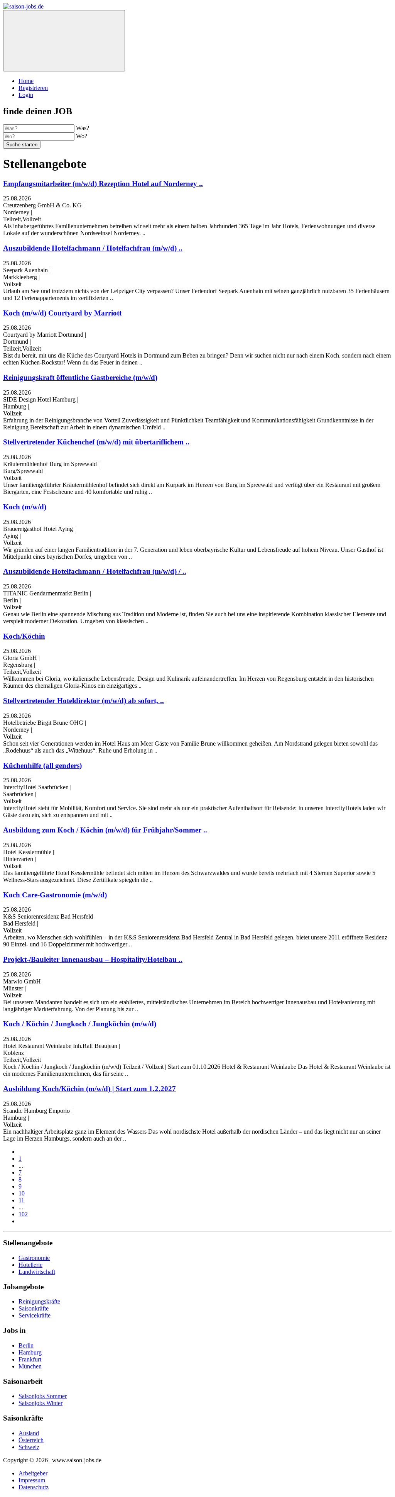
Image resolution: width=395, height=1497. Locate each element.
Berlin (26, 1345)
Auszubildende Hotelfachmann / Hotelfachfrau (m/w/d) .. (92, 248)
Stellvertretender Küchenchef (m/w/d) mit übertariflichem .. (96, 442)
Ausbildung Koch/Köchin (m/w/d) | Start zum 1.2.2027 (89, 1089)
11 (21, 1200)
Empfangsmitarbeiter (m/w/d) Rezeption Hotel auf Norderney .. (103, 184)
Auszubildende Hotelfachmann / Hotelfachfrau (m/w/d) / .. (94, 571)
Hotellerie (30, 1264)
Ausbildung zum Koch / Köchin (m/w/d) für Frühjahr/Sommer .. (105, 830)
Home (26, 81)
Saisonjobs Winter (40, 1403)
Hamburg (30, 1352)
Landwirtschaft (37, 1271)
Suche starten (21, 144)
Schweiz (29, 1447)
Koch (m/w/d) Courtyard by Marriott (62, 313)
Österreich (31, 1440)
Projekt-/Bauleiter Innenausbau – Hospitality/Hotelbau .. (92, 959)
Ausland (29, 1433)
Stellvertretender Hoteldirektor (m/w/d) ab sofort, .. (83, 701)
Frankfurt (30, 1359)
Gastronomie (34, 1258)
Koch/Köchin (24, 636)
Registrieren (33, 88)
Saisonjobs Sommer (43, 1396)
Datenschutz (34, 1487)
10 (22, 1193)
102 (23, 1214)
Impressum (32, 1480)
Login (26, 95)
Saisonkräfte (34, 1308)
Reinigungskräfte (39, 1301)
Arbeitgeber (33, 1473)
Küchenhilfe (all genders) (42, 765)
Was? (82, 128)
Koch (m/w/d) (24, 507)
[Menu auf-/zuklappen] (64, 40)
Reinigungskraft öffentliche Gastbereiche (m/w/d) (80, 377)
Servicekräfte (35, 1315)
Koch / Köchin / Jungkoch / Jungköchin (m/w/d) (79, 1024)
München (30, 1366)
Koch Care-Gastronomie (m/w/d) (55, 895)
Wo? (81, 136)
